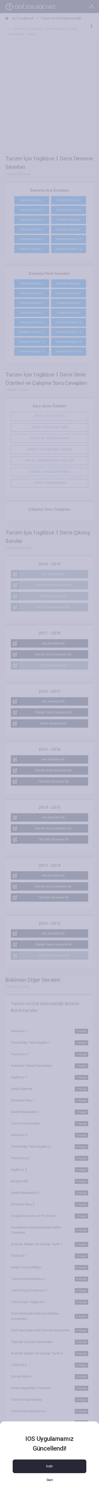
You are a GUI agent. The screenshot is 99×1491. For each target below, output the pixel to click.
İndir (49, 1466)
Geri (49, 1480)
